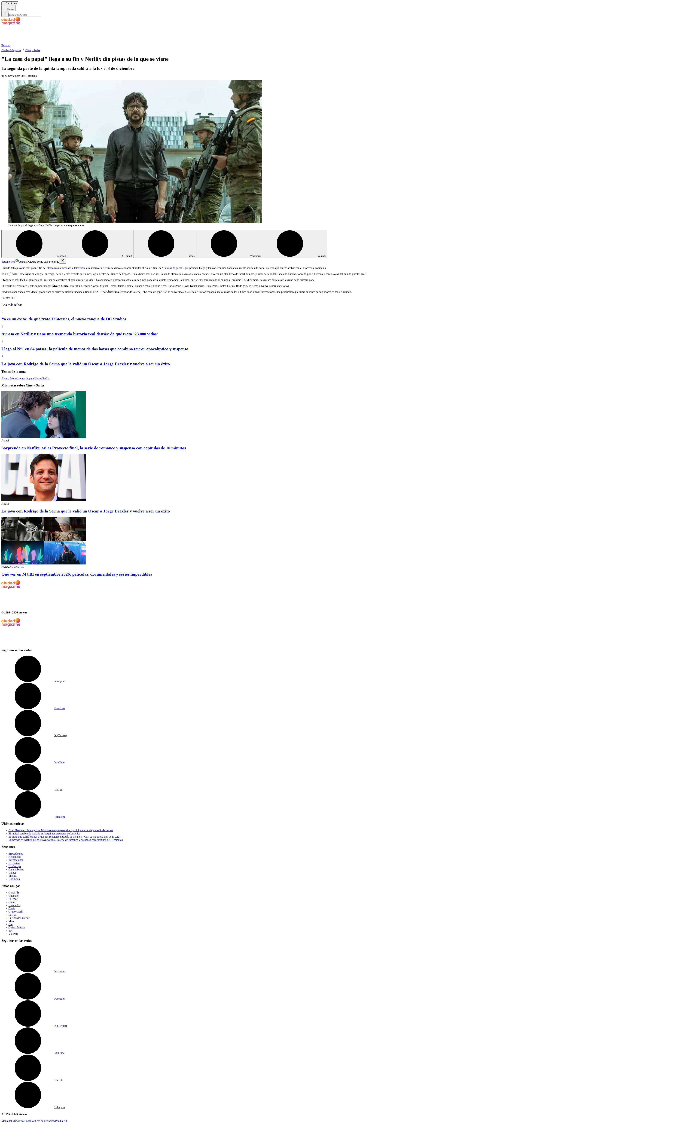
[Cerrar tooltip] (62, 261)
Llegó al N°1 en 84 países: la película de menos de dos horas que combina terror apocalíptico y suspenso (94, 349)
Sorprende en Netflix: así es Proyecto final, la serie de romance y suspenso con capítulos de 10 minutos (93, 448)
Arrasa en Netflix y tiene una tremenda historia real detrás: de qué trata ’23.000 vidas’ (79, 334)
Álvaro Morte (9, 378)
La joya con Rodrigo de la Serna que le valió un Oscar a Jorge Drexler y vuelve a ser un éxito (85, 364)
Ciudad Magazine (11, 50)
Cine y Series (32, 50)
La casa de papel (172, 267)
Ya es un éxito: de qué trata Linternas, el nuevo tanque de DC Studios (63, 319)
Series (38, 378)
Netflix (106, 267)
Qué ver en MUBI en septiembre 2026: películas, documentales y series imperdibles (76, 574)
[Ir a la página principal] (27, 42)
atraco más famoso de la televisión (66, 267)
